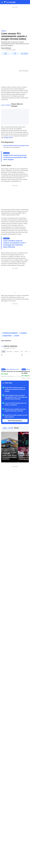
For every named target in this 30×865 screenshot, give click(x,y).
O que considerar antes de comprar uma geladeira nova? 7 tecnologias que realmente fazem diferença (14, 244)
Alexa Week (9, 351)
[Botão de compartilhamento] (5, 53)
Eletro (26, 351)
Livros (21, 351)
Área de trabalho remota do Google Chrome (16, 145)
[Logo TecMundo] (9, 2)
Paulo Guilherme (6, 48)
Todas (3, 351)
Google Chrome (8, 137)
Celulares (16, 351)
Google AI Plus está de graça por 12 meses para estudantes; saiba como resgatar (15, 157)
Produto (3, 31)
